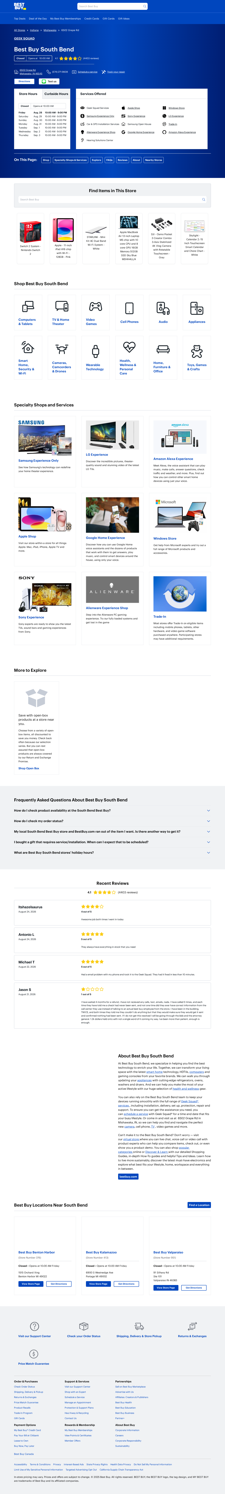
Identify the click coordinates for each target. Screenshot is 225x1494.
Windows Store (164, 538)
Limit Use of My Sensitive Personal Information (38, 1469)
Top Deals (19, 18)
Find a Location (199, 1205)
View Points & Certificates (78, 1435)
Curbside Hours (56, 93)
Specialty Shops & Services (70, 159)
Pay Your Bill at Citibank (26, 1435)
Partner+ (119, 1418)
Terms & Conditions (40, 1464)
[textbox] (45, 469)
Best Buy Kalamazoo (101, 1252)
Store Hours (28, 93)
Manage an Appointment (78, 1402)
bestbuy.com (128, 1176)
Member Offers (72, 1440)
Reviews (122, 159)
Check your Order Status (83, 1336)
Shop (46, 159)
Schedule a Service (75, 1397)
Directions (24, 81)
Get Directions (59, 1283)
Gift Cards (109, 18)
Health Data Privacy (120, 1464)
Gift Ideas (124, 18)
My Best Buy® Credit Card (27, 1430)
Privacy (57, 1464)
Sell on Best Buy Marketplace (130, 1386)
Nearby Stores (153, 159)
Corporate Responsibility (128, 1440)
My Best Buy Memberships (65, 18)
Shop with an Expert (75, 1391)
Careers (119, 1435)
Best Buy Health (123, 1402)
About (136, 159)
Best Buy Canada (24, 1453)
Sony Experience (31, 617)
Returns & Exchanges (192, 1336)
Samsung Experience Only (38, 460)
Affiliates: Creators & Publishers (131, 1397)
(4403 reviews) (91, 58)
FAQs (109, 159)
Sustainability (122, 1446)
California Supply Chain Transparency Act (121, 1469)
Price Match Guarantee (33, 1363)
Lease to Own (21, 1440)
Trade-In (159, 616)
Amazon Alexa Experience (173, 458)
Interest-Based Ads (74, 1464)
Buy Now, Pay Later (24, 1446)
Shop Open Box (28, 768)
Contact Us (70, 1418)
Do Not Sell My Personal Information (153, 1464)
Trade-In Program (23, 1413)
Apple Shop (27, 536)
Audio (163, 321)
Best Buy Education (125, 1407)
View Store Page (31, 1283)
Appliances (196, 321)
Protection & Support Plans (79, 1407)
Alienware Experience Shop (107, 608)
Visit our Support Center (34, 1336)
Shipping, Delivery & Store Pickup (139, 1336)
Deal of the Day (38, 18)
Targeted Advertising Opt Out (81, 1469)
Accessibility (20, 1464)
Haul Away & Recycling (77, 1413)
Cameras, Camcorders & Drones (61, 367)
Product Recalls (22, 1407)
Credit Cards (91, 18)
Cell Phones (129, 321)
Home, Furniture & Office (162, 367)
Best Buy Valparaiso (168, 1252)
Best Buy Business (124, 1413)
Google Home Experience (105, 537)
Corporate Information (127, 1430)
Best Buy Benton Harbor (36, 1252)
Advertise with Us (124, 1391)
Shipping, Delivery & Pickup (28, 1391)
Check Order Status (24, 1386)
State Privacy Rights (97, 1464)
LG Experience (97, 454)
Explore (96, 159)
